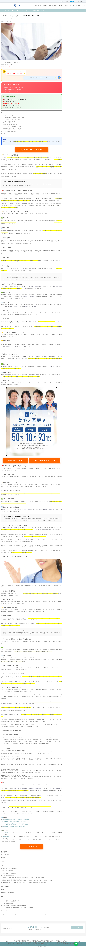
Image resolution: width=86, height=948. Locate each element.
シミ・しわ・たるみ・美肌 (14, 10)
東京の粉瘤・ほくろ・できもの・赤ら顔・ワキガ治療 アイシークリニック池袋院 (60, 942)
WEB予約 (61, 5)
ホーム (3, 10)
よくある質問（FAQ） (35, 940)
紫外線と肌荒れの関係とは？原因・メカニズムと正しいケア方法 (15, 824)
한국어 (67, 1)
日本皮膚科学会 (5, 832)
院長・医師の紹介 (53, 5)
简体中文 (62, 1)
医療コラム (69, 940)
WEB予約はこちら (15, 460)
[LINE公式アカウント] (76, 944)
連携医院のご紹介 (25, 940)
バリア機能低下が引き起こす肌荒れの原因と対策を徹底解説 (14, 821)
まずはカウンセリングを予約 (31, 150)
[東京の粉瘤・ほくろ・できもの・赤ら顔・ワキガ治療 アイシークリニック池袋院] (18, 5)
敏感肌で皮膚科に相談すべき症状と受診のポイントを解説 (13, 826)
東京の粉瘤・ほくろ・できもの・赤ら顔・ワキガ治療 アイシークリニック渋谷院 (64, 941)
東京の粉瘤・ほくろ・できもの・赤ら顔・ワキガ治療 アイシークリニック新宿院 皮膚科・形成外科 (24, 941)
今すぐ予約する (32, 847)
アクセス (72, 5)
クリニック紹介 (37, 5)
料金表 (66, 5)
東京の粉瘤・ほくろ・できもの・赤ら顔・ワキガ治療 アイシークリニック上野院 (24, 942)
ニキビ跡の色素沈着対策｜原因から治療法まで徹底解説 (13, 823)
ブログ (7, 10)
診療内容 (45, 5)
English (81, 1)
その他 (84, 5)
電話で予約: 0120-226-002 (45, 460)
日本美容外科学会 (5, 836)
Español (77, 1)
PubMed (4, 839)
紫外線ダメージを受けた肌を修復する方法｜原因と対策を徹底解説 (15, 819)
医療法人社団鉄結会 (44, 946)
